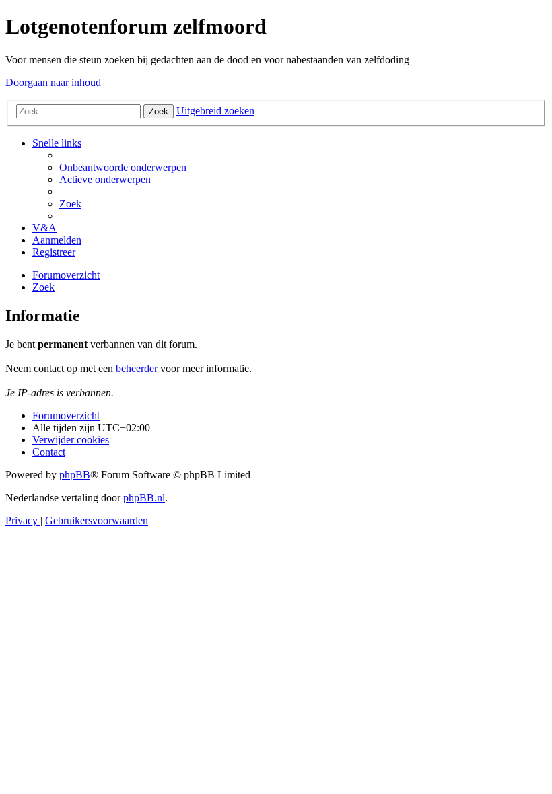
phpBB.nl (144, 497)
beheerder (137, 368)
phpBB (74, 474)
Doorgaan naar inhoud (53, 82)
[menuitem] (122, 167)
